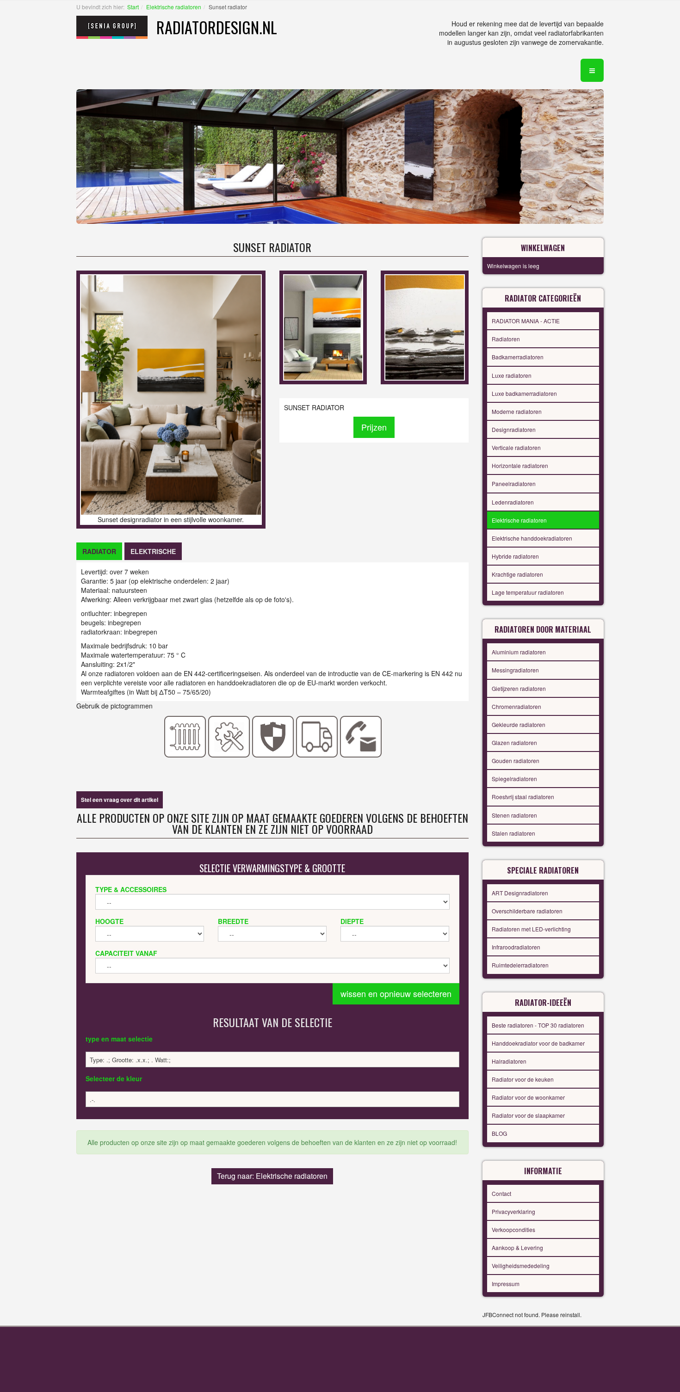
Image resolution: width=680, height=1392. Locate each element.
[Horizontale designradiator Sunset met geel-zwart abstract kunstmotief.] (171, 394)
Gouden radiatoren (515, 760)
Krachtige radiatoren (517, 574)
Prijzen (374, 427)
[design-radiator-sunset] (424, 326)
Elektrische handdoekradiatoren (532, 538)
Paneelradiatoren (514, 483)
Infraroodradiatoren (516, 947)
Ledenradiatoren (513, 502)
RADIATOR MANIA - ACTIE (526, 321)
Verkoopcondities (513, 1229)
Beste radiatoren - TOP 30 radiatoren (538, 1025)
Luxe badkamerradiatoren (524, 393)
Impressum (505, 1283)
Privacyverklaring (513, 1211)
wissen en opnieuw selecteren (395, 993)
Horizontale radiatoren (520, 465)
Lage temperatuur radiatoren (528, 592)
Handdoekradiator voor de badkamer (538, 1043)
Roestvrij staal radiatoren (523, 797)
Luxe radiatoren (512, 375)
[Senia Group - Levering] (317, 735)
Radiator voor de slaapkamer (528, 1115)
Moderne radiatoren (517, 411)
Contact (501, 1193)
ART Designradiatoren (520, 893)
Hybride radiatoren (515, 556)
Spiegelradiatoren (514, 778)
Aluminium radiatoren (519, 652)
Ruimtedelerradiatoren (520, 965)
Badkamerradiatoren (518, 357)
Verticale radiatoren (516, 447)
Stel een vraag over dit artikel (119, 799)
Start (133, 7)
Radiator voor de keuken (523, 1079)
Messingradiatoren (515, 670)
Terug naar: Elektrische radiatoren (272, 1175)
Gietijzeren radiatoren (519, 688)
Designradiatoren (514, 429)
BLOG (499, 1133)
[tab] (99, 551)
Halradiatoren (509, 1061)
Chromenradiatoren (516, 706)
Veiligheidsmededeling (521, 1265)
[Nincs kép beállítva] (323, 326)
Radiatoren (506, 339)
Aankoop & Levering (517, 1247)
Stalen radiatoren (513, 833)
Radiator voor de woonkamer (528, 1097)
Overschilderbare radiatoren (527, 911)
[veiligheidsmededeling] (273, 735)
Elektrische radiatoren (173, 7)
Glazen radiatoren (514, 742)
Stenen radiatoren (514, 815)
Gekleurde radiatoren (518, 724)
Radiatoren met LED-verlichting (531, 929)
